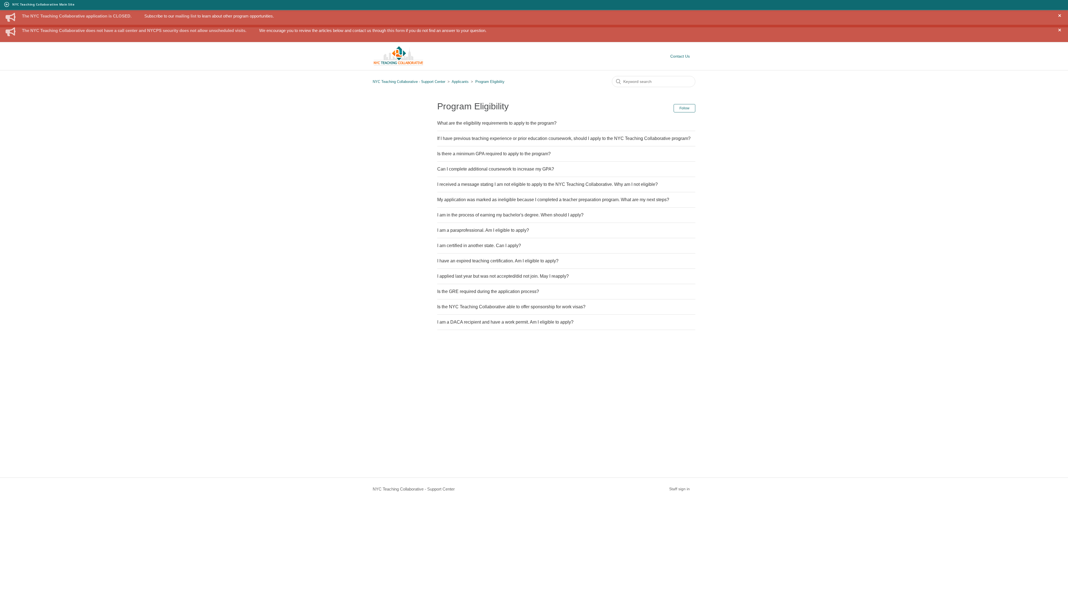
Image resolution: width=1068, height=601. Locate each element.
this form (396, 30)
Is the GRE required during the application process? (488, 291)
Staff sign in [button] (679, 489)
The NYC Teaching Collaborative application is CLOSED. (77, 16)
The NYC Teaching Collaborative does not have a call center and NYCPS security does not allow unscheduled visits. (134, 30)
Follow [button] (684, 108)
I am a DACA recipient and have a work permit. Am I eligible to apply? (505, 322)
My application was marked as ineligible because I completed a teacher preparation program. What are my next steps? (553, 199)
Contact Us (680, 56)
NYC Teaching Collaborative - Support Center (409, 82)
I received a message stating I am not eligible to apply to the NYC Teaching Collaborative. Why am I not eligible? (547, 184)
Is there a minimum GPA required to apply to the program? (494, 153)
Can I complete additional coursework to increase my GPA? (495, 169)
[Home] (398, 64)
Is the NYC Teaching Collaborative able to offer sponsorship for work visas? (511, 306)
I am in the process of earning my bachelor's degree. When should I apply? (510, 215)
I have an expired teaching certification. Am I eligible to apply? (497, 260)
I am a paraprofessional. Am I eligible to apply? (483, 230)
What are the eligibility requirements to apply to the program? (497, 123)
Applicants (461, 82)
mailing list (185, 16)
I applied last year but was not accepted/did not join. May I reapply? (503, 276)
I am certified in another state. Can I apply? (479, 245)
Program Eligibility (490, 82)
